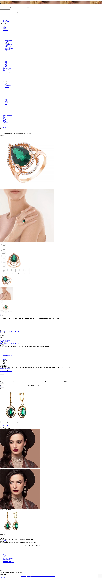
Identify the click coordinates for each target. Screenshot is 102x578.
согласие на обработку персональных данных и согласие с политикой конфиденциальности (38, 576)
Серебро (6, 75)
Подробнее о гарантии (4, 386)
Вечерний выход (8, 45)
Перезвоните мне (3, 16)
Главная (4, 130)
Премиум (4, 60)
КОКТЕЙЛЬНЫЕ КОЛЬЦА (8, 355)
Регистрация (4, 17)
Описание (2, 344)
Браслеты (6, 54)
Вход (1, 17)
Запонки (6, 58)
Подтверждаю (3, 577)
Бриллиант (9, 353)
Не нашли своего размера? (5, 328)
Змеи (5, 38)
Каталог (4, 131)
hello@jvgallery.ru (6, 565)
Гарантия (2, 383)
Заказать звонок (5, 425)
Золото (6, 31)
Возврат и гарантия (6, 551)
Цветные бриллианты (9, 48)
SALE (4, 70)
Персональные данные (7, 561)
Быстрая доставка (8, 35)
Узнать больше (3, 540)
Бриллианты (7, 33)
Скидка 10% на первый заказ (8, 558)
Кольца (6, 52)
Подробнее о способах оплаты (5, 368)
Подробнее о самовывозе (5, 379)
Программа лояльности (7, 559)
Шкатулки (6, 42)
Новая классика (7, 47)
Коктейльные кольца (8, 46)
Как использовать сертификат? (8, 562)
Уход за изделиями (6, 550)
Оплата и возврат (4, 365)
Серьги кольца (7, 49)
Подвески (6, 63)
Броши (6, 56)
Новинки (6, 34)
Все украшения (5, 30)
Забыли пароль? (23, 7)
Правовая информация (7, 560)
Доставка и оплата (6, 549)
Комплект (2, 387)
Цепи (6, 57)
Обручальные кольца (8, 44)
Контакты (4, 563)
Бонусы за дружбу (6, 556)
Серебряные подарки (8, 40)
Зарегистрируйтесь (10, 14)
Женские (4, 359)
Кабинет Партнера (6, 122)
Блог (3, 67)
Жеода (6, 50)
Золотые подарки (8, 39)
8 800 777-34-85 (10, 17)
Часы (6, 59)
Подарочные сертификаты (7, 68)
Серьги (6, 62)
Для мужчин (7, 41)
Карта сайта (5, 555)
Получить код (12, 8)
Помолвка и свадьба (8, 76)
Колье (6, 55)
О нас (4, 118)
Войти (4, 120)
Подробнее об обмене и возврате (6, 371)
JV (0, 314)
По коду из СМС (3, 6)
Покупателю (5, 119)
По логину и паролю (10, 6)
